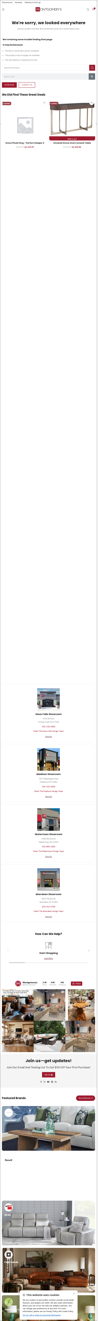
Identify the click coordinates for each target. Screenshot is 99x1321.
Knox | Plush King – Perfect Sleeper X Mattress (25, 144)
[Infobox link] (48, 1127)
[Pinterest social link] (52, 1081)
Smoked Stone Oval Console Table (72, 142)
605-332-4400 (48, 726)
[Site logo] (49, 9)
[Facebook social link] (41, 1081)
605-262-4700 (48, 906)
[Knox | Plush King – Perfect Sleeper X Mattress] (25, 125)
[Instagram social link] (44, 1081)
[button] (72, 139)
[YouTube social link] (48, 1081)
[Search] (87, 9)
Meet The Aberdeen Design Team (48, 911)
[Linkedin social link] (55, 1081)
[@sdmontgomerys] (18, 983)
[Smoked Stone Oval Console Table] (72, 119)
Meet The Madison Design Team (48, 791)
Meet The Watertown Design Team (48, 851)
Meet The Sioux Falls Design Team (48, 731)
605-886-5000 (48, 846)
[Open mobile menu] (3, 9)
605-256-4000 (48, 786)
